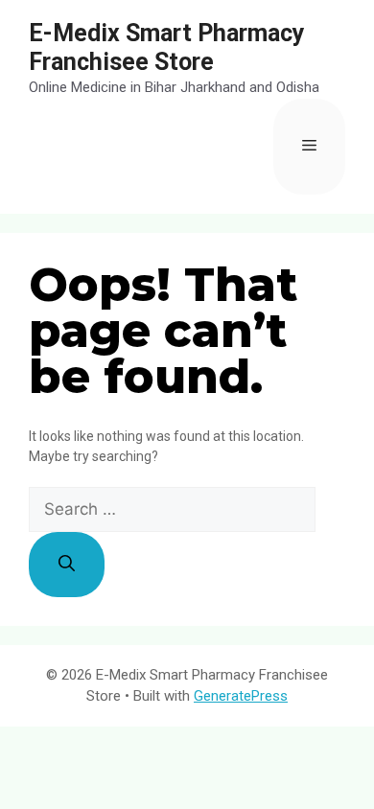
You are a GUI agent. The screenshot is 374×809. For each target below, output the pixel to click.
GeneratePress (241, 696)
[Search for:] (172, 510)
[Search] (67, 564)
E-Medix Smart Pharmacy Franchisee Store (167, 47)
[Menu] (309, 147)
